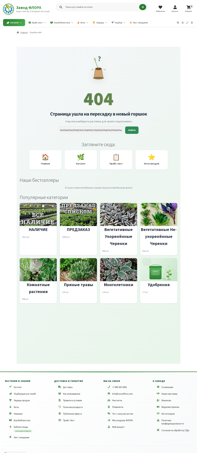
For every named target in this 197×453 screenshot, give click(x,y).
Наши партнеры (169, 393)
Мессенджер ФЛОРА (122, 420)
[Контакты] (187, 22)
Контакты (117, 400)
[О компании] (192, 22)
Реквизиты (117, 407)
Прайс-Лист (69, 420)
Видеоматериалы (170, 407)
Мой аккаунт (118, 426)
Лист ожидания (21, 437)
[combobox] (101, 7)
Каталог (18, 387)
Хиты (16, 407)
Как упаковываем (71, 393)
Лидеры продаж (22, 400)
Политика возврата (73, 407)
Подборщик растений (25, 393)
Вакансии (166, 400)
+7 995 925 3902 (119, 387)
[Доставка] (177, 22)
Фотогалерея (168, 413)
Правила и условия (72, 400)
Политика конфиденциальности (172, 422)
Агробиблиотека (22, 420)
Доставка (67, 387)
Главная (24, 32)
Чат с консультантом (122, 413)
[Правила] (183, 22)
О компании (167, 387)
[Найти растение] (142, 7)
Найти (131, 130)
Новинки (18, 413)
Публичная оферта (72, 413)
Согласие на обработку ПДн (175, 430)
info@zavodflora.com (122, 393)
